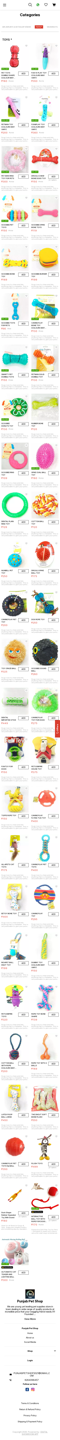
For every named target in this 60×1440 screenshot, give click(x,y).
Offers (57, 727)
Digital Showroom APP (35, 1433)
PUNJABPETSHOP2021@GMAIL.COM (32, 1374)
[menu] (4, 5)
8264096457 (32, 1380)
